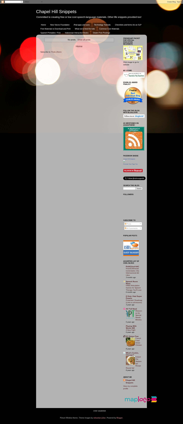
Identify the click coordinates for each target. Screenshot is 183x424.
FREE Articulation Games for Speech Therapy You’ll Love (133, 288)
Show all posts (83, 40)
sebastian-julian (99, 418)
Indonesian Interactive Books (77, 33)
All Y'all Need (131, 309)
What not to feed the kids (85, 29)
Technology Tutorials (102, 25)
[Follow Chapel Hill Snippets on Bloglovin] (134, 117)
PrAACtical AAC (132, 267)
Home (43, 25)
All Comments (132, 228)
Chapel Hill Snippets (56, 11)
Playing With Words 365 (131, 327)
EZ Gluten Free (132, 336)
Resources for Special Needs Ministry (138, 315)
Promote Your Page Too (130, 164)
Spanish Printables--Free (50, 33)
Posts (128, 224)
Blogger (119, 418)
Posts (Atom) (56, 52)
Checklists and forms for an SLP (128, 25)
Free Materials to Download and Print (55, 29)
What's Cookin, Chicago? (132, 354)
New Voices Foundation (59, 25)
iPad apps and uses (82, 25)
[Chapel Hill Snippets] (124, 161)
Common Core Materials (109, 29)
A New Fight (130, 330)
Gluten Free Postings (101, 33)
